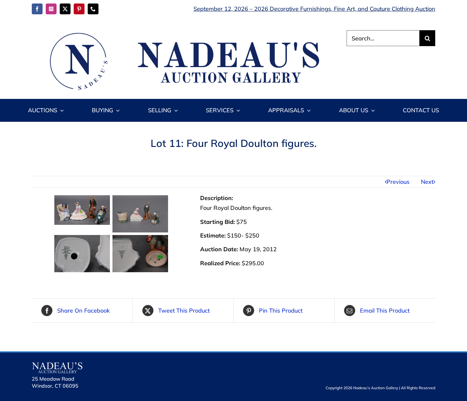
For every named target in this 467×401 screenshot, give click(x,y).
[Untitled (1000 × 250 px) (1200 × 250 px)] (181, 33)
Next (427, 181)
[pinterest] (79, 8)
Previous (398, 181)
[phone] (93, 8)
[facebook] (37, 8)
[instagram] (51, 8)
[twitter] (65, 8)
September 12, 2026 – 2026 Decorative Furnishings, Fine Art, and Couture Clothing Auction (314, 8)
